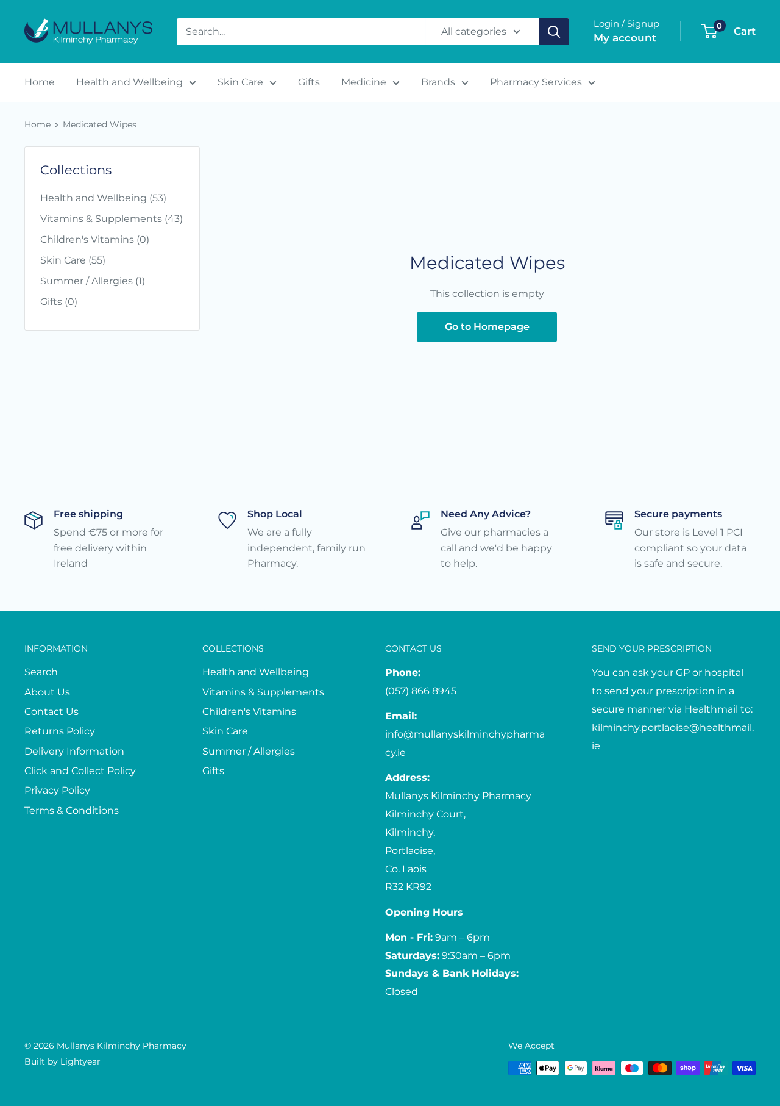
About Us (47, 692)
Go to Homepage (487, 326)
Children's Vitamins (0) (94, 239)
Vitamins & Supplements (263, 692)
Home (39, 82)
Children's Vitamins (249, 711)
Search (41, 672)
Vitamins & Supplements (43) (111, 218)
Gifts (309, 82)
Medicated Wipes (99, 124)
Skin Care (240, 82)
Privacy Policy (57, 790)
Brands (438, 82)
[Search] (554, 31)
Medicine (363, 82)
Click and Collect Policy (80, 771)
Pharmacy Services (536, 82)
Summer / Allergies (248, 751)
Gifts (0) (58, 301)
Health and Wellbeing (129, 82)
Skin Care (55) (72, 260)
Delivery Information (74, 751)
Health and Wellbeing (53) (103, 198)
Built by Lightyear (62, 1061)
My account (625, 38)
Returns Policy (59, 731)
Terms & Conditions (71, 810)
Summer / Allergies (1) (92, 281)
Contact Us (51, 711)
